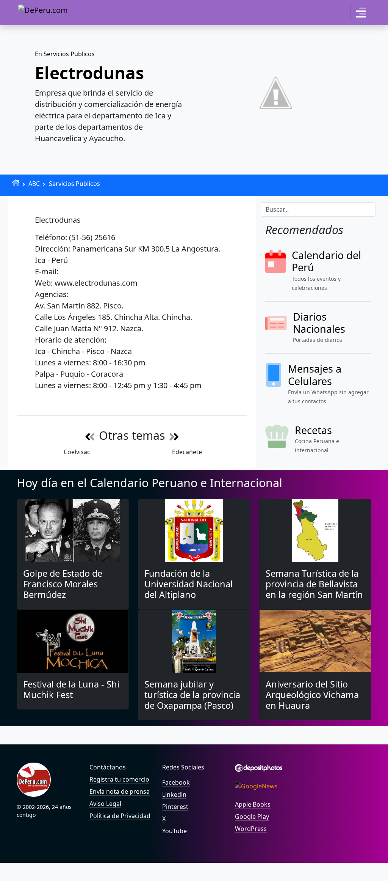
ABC (34, 183)
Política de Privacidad (119, 816)
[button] (360, 12)
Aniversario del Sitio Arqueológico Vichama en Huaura (312, 694)
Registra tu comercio (119, 779)
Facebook (176, 782)
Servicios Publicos (74, 183)
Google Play (252, 816)
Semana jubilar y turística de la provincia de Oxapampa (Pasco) (192, 694)
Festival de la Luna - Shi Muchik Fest (71, 689)
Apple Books (253, 804)
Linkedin (174, 794)
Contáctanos (107, 767)
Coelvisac (77, 452)
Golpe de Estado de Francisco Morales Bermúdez (62, 584)
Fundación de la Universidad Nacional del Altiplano (188, 584)
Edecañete (187, 452)
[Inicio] (15, 182)
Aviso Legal (105, 803)
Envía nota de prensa (119, 791)
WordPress (251, 828)
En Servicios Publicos (65, 54)
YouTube (174, 831)
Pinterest (175, 806)
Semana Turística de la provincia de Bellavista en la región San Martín (314, 584)
